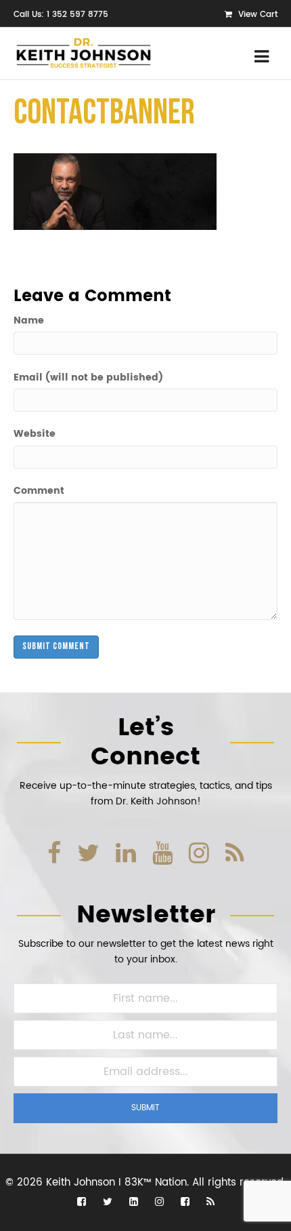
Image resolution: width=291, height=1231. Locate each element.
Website (34, 434)
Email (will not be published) (88, 377)
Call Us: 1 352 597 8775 (61, 14)
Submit (145, 1107)
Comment (39, 491)
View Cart (256, 14)
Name (29, 320)
